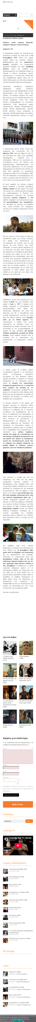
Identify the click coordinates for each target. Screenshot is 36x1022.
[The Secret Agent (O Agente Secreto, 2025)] (10, 670)
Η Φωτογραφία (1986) (24, 657)
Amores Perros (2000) (8, 726)
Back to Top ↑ (18, 804)
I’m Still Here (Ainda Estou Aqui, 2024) (25, 702)
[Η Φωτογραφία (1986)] (26, 648)
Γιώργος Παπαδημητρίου (19, 35)
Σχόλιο (18, 748)
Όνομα (10, 765)
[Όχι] (23, 1021)
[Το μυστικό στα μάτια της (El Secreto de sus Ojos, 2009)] (10, 692)
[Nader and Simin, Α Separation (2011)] (26, 670)
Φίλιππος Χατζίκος (22, 974)
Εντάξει (16, 1021)
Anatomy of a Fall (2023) (25, 726)
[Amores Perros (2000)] (10, 717)
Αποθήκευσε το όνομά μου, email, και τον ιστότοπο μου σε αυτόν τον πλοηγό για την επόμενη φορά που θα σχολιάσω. (18, 788)
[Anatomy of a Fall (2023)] (26, 717)
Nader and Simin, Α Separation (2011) (25, 679)
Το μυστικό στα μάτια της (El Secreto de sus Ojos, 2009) (9, 704)
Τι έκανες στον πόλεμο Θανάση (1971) (8, 658)
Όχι (21, 1021)
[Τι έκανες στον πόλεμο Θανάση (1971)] (10, 648)
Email (10, 771)
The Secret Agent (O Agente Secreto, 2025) (9, 680)
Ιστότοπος (6, 777)
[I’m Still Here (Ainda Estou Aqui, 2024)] (26, 692)
